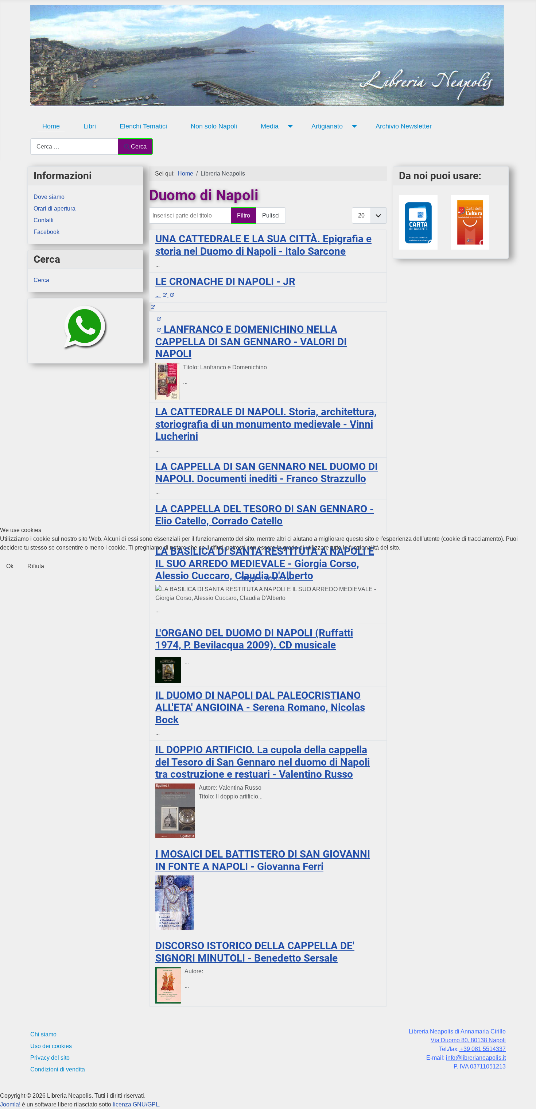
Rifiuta (35, 566)
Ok (9, 566)
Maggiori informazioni (268, 578)
